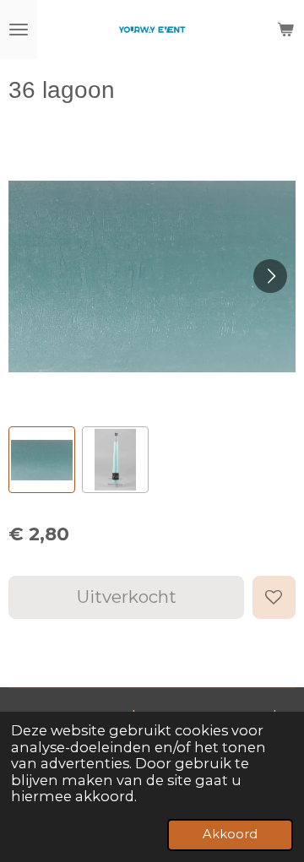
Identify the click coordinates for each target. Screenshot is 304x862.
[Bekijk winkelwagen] (285, 29)
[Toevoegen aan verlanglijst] (274, 597)
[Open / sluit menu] (18, 29)
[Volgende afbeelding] (270, 276)
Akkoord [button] (230, 834)
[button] (41, 459)
